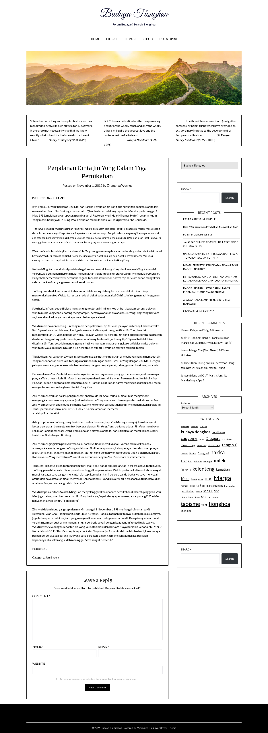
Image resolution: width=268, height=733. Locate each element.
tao (209, 497)
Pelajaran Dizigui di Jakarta (197, 234)
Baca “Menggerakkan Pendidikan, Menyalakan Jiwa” (210, 226)
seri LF (208, 491)
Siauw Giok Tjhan (190, 497)
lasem (200, 479)
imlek (220, 460)
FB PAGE (131, 39)
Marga (222, 477)
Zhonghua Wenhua (120, 185)
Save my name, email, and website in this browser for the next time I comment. (98, 678)
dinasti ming (227, 439)
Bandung (194, 426)
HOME (95, 39)
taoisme (190, 503)
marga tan (197, 485)
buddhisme (218, 432)
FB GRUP (112, 39)
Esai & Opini (168, 39)
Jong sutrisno (189, 375)
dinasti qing (188, 445)
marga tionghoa (216, 485)
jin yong (186, 469)
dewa (201, 439)
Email (103, 646)
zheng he (186, 510)
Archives (185, 403)
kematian (223, 469)
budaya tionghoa (195, 431)
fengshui (229, 444)
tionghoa (219, 503)
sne (204, 496)
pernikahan (187, 491)
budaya (203, 426)
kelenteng (204, 469)
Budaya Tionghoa (134, 14)
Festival (184, 454)
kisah (185, 478)
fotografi (203, 453)
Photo (148, 39)
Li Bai (208, 479)
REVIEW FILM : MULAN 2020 (198, 311)
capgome (189, 438)
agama (185, 426)
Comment (41, 596)
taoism (216, 497)
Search (186, 188)
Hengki (186, 461)
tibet (204, 504)
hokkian (198, 461)
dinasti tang (214, 445)
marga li (185, 485)
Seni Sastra (52, 557)
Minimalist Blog (145, 727)
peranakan (230, 486)
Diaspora (213, 438)
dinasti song (202, 446)
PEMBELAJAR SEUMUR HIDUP (199, 219)
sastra (199, 491)
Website (38, 663)
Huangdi (207, 461)
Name (38, 646)
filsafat (192, 453)
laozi (194, 479)
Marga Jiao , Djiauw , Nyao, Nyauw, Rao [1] (206, 342)
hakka (217, 452)
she (216, 491)
